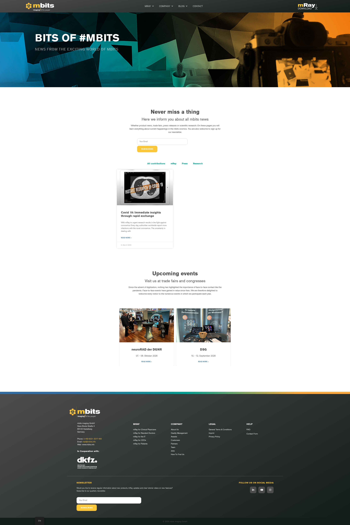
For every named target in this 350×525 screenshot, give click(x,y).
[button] (173, 370)
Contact (198, 6)
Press (185, 163)
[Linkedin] (253, 490)
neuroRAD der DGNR (147, 349)
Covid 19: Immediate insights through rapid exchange (141, 214)
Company (164, 6)
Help (250, 424)
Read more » (126, 238)
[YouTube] (261, 490)
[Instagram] (270, 490)
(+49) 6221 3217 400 (93, 439)
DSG (203, 349)
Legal (212, 424)
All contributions (156, 163)
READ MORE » (146, 362)
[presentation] (123, 337)
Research (198, 163)
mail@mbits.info (89, 441)
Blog (181, 6)
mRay (148, 6)
